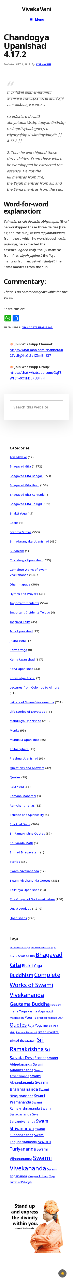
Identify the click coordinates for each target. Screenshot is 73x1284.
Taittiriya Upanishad (24, 890)
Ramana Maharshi (23, 796)
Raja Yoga (17, 786)
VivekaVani (36, 9)
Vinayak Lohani (38, 1176)
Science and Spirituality (27, 815)
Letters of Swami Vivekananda (32, 702)
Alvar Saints (26, 956)
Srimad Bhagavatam (24, 852)
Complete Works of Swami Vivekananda (35, 985)
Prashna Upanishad (24, 758)
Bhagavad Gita (20, 466)
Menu (39, 19)
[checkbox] (62, 1273)
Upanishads (18, 918)
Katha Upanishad (22, 659)
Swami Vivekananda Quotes (30, 880)
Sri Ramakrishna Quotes (27, 833)
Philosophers (19, 749)
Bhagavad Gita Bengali (26, 476)
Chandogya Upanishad (37, 327)
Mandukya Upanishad (25, 721)
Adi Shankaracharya (42, 947)
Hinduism (55, 1004)
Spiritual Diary (20, 824)
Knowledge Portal (22, 678)
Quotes (15, 777)
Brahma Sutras (20, 532)
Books (14, 523)
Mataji (49, 1011)
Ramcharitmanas (22, 805)
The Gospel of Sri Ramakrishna (32, 899)
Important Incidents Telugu (30, 612)
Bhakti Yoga (18, 513)
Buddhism (17, 551)
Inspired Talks (20, 622)
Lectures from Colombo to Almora (34, 687)
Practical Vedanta (47, 1018)
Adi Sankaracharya (20, 947)
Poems (30, 1017)
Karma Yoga (18, 650)
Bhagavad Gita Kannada (27, 494)
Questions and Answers (27, 768)
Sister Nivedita (48, 1032)
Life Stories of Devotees (27, 711)
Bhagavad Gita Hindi (24, 485)
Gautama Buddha (30, 1004)
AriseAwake (18, 457)
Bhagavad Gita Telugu (26, 504)
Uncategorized (20, 908)
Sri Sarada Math (21, 843)
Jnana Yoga (18, 640)
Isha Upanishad (21, 631)
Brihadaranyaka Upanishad (29, 541)
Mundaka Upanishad (25, 740)
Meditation (17, 1018)
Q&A (60, 1018)
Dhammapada (20, 584)
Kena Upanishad (21, 669)
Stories (15, 862)
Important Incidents (24, 603)
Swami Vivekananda (24, 871)
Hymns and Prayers (24, 594)
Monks (14, 730)
